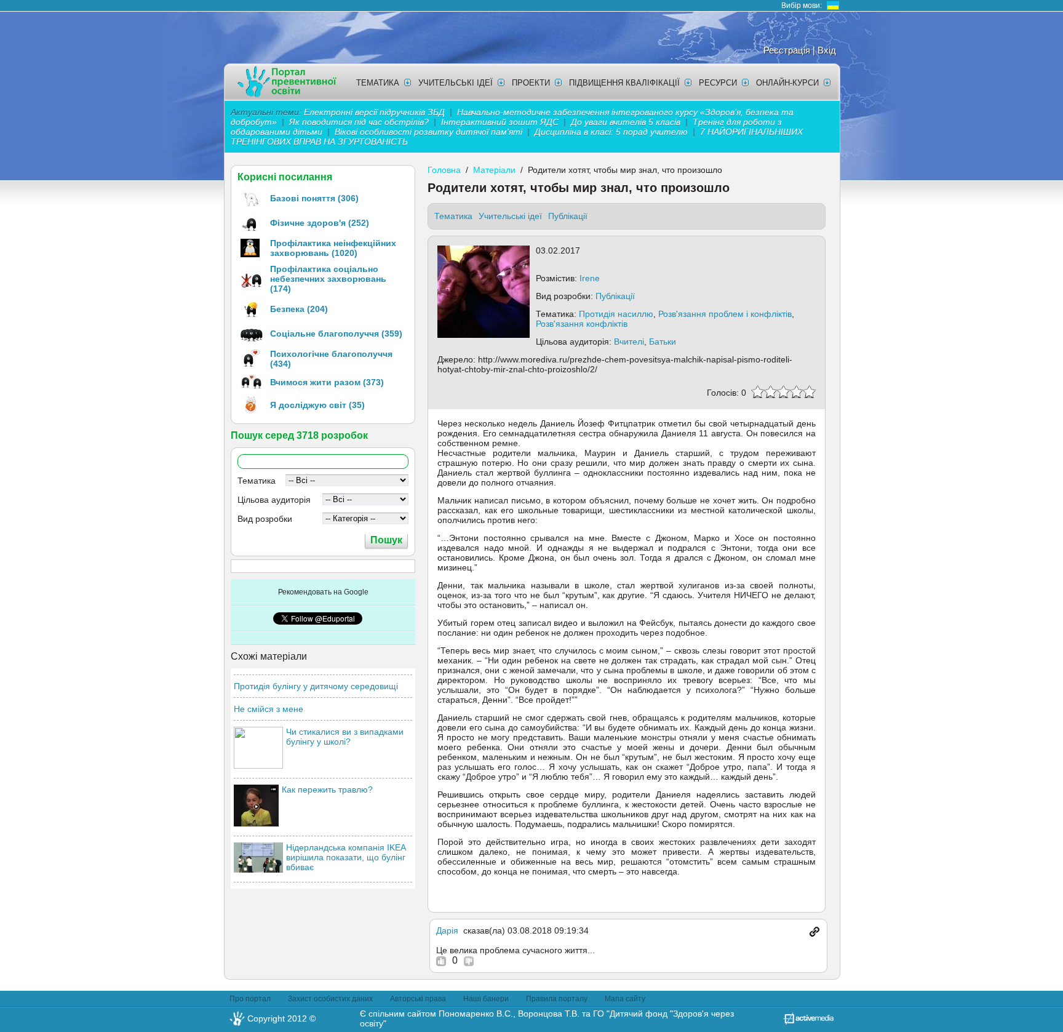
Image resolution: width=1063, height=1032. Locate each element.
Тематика (377, 82)
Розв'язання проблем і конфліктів (725, 314)
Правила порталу (556, 998)
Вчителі (629, 341)
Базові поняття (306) (314, 198)
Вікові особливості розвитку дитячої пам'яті (428, 132)
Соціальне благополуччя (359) (336, 333)
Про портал (250, 998)
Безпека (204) (299, 309)
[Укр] (833, 5)
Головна (444, 170)
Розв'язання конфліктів (581, 324)
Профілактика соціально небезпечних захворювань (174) (328, 279)
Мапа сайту (625, 998)
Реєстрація (786, 50)
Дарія (447, 930)
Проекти (531, 82)
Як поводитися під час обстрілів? (359, 122)
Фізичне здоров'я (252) (319, 223)
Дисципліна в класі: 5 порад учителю (611, 132)
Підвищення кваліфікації (624, 82)
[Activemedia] (808, 1021)
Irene (589, 278)
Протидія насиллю (616, 314)
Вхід (827, 50)
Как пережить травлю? (327, 789)
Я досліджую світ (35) (317, 405)
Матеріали (494, 170)
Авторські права (418, 998)
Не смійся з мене (268, 709)
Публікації (567, 216)
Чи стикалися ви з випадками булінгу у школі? (345, 736)
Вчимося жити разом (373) (327, 382)
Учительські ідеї (455, 82)
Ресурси (718, 82)
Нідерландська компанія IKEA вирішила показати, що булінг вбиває (345, 857)
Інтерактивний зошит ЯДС (500, 122)
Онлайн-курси (787, 82)
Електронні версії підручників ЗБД (374, 112)
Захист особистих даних (330, 998)
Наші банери (486, 998)
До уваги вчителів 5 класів (627, 122)
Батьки (662, 341)
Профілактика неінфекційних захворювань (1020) (333, 248)
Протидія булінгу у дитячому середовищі (316, 686)
